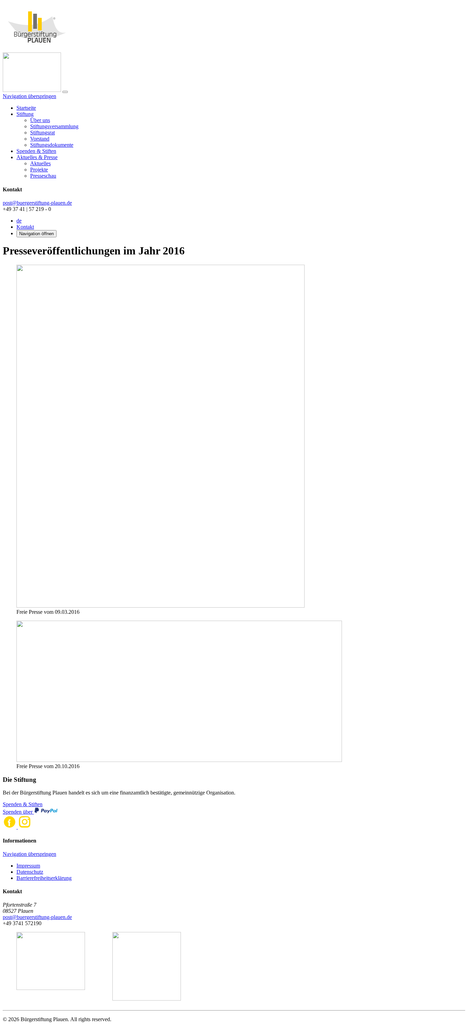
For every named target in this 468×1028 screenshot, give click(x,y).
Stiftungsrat (42, 132)
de (19, 221)
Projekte (39, 169)
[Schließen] (65, 92)
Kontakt (25, 227)
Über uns (40, 120)
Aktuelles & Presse (37, 157)
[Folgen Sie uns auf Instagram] (25, 827)
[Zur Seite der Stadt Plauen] (51, 967)
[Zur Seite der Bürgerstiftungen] (147, 967)
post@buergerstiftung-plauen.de (37, 203)
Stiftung (25, 114)
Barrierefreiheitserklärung (44, 878)
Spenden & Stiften (36, 151)
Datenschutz (29, 872)
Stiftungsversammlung (54, 126)
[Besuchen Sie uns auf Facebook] (10, 827)
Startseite (26, 108)
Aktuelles (40, 163)
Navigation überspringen (29, 96)
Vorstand (39, 139)
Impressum (28, 866)
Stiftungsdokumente (51, 145)
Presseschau (43, 176)
